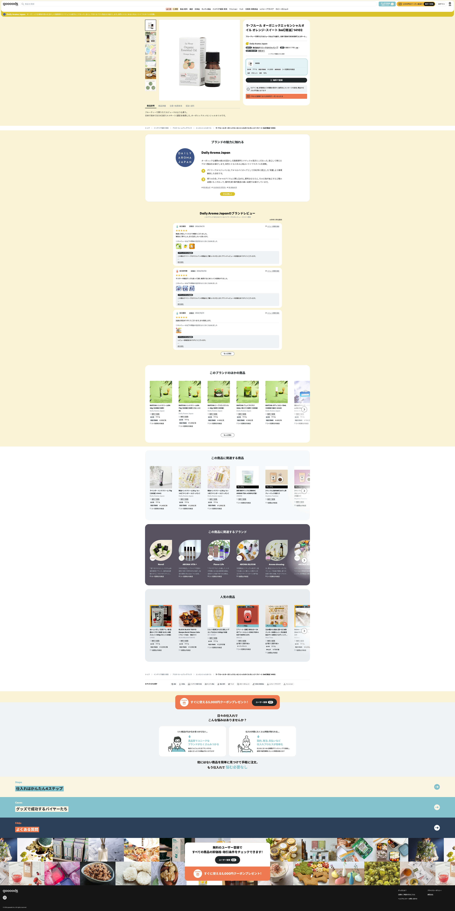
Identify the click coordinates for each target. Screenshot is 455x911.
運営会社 (430, 895)
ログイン (441, 4)
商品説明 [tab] (151, 105)
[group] (264, 702)
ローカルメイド (233, 187)
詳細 (297, 48)
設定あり (261, 51)
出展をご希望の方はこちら (406, 895)
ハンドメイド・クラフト (219, 187)
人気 (169, 9)
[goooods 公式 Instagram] (5, 898)
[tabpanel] (192, 114)
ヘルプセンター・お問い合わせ (407, 899)
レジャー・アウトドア (267, 9)
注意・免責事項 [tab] (176, 106)
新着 (176, 9)
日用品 (197, 9)
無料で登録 (155, 414)
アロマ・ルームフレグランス (182, 128)
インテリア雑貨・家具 (220, 9)
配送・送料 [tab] (190, 106)
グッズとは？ (402, 890)
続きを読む (181, 262)
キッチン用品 (206, 9)
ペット (241, 9)
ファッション (233, 9)
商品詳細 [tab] (162, 106)
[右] (304, 409)
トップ (147, 128)
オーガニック (206, 187)
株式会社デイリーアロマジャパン (264, 48)
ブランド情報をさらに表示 (277, 54)
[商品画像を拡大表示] (199, 60)
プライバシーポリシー (435, 890)
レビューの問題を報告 (273, 226)
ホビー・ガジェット (282, 9)
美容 (191, 9)
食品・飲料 (184, 9)
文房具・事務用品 (251, 9)
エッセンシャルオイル (203, 128)
